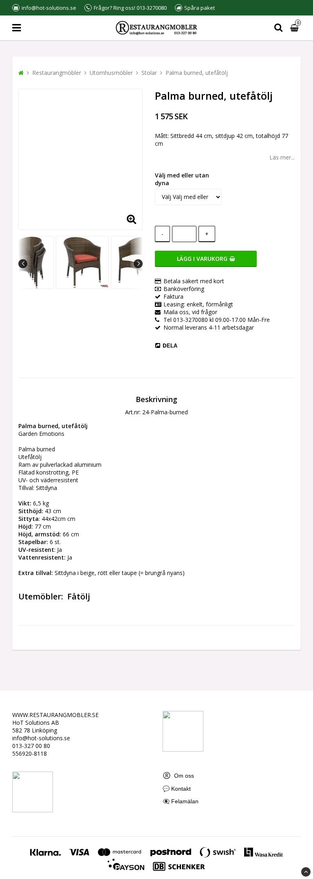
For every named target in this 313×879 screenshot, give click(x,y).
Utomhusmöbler (111, 73)
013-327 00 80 (31, 746)
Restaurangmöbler (56, 73)
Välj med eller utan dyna (182, 179)
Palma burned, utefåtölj (196, 73)
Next (138, 263)
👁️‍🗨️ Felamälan (180, 801)
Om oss (178, 775)
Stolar (149, 73)
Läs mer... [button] (282, 157)
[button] (131, 218)
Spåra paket (199, 7)
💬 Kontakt (177, 788)
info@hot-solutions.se (41, 738)
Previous (22, 263)
